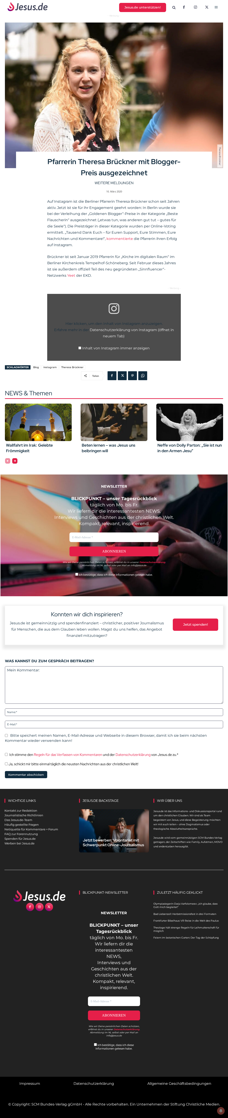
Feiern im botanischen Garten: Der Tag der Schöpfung (186, 937)
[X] (207, 7)
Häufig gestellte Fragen (21, 824)
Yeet (71, 275)
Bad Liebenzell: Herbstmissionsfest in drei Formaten (184, 914)
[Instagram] (195, 7)
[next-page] (15, 461)
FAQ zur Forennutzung (21, 834)
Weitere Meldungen (114, 183)
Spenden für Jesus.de (20, 838)
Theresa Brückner (72, 367)
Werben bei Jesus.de (19, 843)
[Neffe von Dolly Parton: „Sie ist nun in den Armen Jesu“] (189, 422)
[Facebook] (184, 7)
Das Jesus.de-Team (18, 820)
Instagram (50, 367)
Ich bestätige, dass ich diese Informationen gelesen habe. (115, 575)
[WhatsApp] (142, 375)
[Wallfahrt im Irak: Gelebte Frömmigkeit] (38, 422)
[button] (174, 7)
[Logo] (39, 896)
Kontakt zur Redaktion (20, 810)
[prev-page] (7, 461)
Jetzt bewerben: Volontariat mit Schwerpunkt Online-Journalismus (113, 842)
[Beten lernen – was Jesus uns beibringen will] (114, 422)
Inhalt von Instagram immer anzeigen (116, 348)
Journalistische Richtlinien (23, 815)
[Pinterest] (132, 375)
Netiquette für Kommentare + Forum (31, 829)
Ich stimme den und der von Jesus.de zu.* (93, 754)
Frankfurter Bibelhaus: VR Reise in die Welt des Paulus (186, 920)
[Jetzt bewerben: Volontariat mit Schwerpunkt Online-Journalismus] (114, 830)
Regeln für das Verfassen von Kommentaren (68, 754)
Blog (36, 367)
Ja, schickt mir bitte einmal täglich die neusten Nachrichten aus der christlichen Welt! (73, 764)
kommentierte (119, 239)
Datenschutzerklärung (133, 754)
